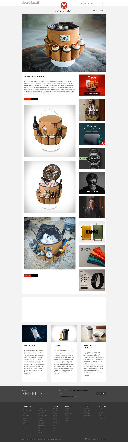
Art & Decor (56, 410)
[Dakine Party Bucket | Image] (64, 43)
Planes (100, 418)
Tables (54, 428)
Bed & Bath (55, 413)
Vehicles (102, 406)
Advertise (46, 439)
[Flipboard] (92, 3)
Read (66, 417)
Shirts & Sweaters (42, 422)
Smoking (67, 418)
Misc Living (55, 423)
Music (66, 415)
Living (55, 406)
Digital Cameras (25, 415)
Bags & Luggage (42, 410)
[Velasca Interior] (92, 110)
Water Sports (86, 417)
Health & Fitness (87, 410)
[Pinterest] (88, 3)
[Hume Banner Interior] (92, 134)
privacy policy (77, 396)
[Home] (64, 5)
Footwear (40, 418)
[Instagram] (95, 3)
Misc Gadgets (25, 422)
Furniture (55, 415)
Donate (67, 408)
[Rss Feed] (99, 3)
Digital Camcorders (26, 413)
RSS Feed (33, 439)
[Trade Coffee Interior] (92, 85)
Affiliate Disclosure (56, 439)
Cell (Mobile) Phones (27, 410)
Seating (55, 425)
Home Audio (25, 420)
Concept (101, 412)
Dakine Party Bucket (47, 81)
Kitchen (55, 418)
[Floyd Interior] (92, 231)
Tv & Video (24, 427)
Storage (55, 427)
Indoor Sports (86, 412)
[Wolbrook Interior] (92, 158)
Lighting (55, 420)
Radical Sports (86, 415)
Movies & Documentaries (71, 413)
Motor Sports (86, 413)
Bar (54, 412)
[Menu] (104, 3)
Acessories (40, 408)
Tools (23, 425)
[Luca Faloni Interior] (92, 207)
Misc (100, 415)
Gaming (24, 417)
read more (27, 373)
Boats (100, 408)
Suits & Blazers (41, 425)
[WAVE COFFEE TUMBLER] (93, 333)
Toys (54, 430)
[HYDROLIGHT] (34, 333)
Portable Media (25, 423)
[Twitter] (85, 3)
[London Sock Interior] (92, 256)
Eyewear (40, 417)
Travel (66, 420)
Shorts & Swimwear (42, 423)
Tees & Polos (41, 427)
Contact (40, 439)
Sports (86, 406)
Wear (40, 406)
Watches (40, 432)
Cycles (100, 413)
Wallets (39, 430)
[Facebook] (81, 3)
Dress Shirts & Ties (42, 415)
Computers (24, 412)
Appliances (55, 408)
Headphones (25, 418)
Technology (26, 406)
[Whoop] (92, 280)
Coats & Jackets (41, 412)
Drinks (66, 410)
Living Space (56, 422)
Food (66, 412)
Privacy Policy (25, 439)
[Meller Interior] (92, 183)
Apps (23, 408)
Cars (100, 410)
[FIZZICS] (64, 333)
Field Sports (86, 408)
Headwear (40, 420)
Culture (68, 406)
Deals (39, 413)
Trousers (40, 428)
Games (55, 417)
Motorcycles (102, 417)
